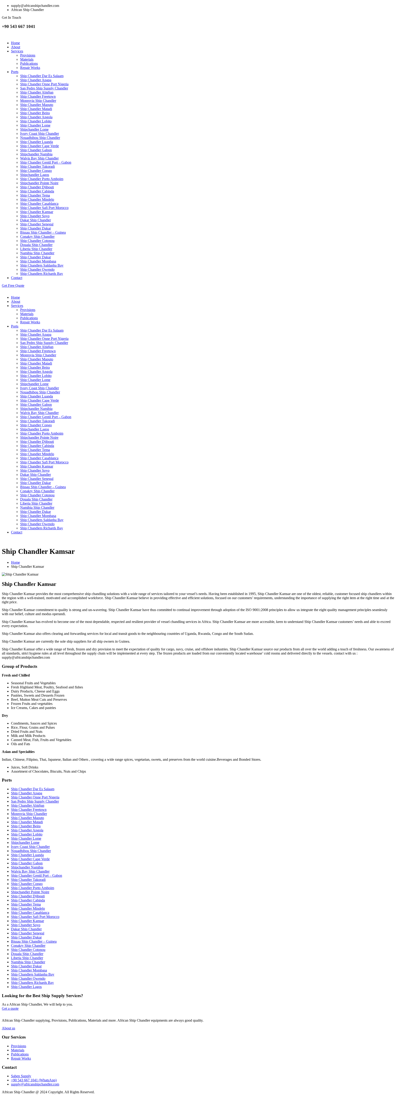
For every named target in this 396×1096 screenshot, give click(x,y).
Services (17, 51)
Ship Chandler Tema (35, 195)
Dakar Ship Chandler (35, 220)
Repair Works (30, 68)
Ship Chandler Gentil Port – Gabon (45, 162)
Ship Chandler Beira (35, 113)
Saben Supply (21, 1076)
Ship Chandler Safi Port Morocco (44, 208)
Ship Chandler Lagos (26, 987)
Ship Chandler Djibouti (37, 187)
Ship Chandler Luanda (36, 142)
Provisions (27, 55)
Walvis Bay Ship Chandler (39, 158)
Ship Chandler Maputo (36, 105)
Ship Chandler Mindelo (37, 199)
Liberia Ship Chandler (36, 249)
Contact (16, 278)
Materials (26, 59)
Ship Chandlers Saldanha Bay (41, 265)
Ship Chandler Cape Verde (39, 146)
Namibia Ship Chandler (37, 253)
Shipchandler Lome (34, 129)
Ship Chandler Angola (36, 117)
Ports (14, 72)
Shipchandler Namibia (36, 154)
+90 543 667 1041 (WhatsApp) (34, 1080)
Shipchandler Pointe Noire (39, 183)
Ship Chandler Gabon (36, 150)
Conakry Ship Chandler (37, 236)
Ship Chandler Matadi (36, 109)
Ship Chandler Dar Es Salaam (41, 76)
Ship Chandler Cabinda (37, 191)
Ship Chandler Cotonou (37, 241)
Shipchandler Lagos (34, 175)
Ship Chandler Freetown (38, 96)
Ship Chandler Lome (35, 125)
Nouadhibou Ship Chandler (40, 138)
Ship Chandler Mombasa (38, 261)
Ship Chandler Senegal (36, 224)
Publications (29, 63)
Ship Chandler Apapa (35, 80)
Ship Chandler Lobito (36, 121)
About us (8, 1028)
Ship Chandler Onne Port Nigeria (44, 84)
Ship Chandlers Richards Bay (41, 274)
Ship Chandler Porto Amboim (41, 179)
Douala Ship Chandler (36, 245)
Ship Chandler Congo (36, 171)
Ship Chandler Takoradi (37, 166)
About (15, 47)
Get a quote (10, 1008)
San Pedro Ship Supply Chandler (44, 88)
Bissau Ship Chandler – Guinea (43, 232)
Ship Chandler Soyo (35, 216)
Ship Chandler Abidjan (36, 92)
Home (15, 43)
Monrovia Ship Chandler (38, 101)
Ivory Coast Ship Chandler (39, 133)
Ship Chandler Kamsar (36, 212)
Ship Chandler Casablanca (39, 204)
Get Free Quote (13, 285)
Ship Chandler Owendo (37, 269)
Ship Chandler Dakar (35, 228)
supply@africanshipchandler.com (35, 1084)
